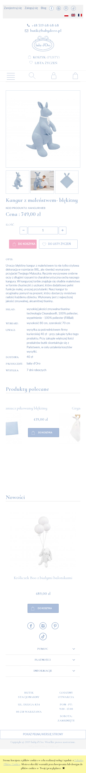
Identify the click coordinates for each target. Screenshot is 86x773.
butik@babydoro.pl (45, 30)
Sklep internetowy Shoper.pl (43, 746)
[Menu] (11, 76)
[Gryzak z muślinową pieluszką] (24, 445)
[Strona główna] (43, 42)
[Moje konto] (54, 76)
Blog (43, 8)
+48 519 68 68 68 (45, 25)
